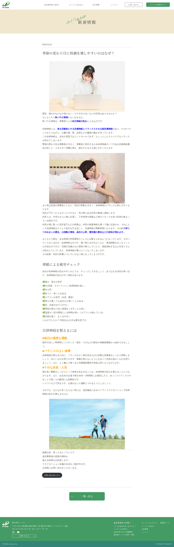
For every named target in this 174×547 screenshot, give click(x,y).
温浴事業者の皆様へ (122, 522)
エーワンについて (149, 522)
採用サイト (165, 522)
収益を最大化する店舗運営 (123, 532)
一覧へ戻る (87, 496)
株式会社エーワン (6, 5)
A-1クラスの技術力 (120, 529)
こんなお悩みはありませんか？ (125, 526)
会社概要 (145, 529)
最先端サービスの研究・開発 (124, 535)
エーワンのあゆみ (148, 526)
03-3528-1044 (22, 529)
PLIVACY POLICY (164, 544)
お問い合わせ (24, 536)
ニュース (145, 532)
